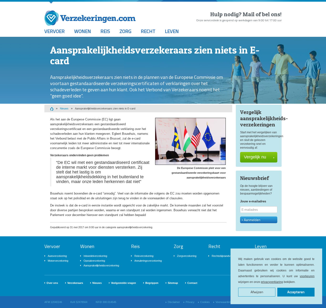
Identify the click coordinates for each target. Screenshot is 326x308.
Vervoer (54, 31)
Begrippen (151, 282)
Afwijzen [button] (257, 292)
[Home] (51, 108)
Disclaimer (174, 302)
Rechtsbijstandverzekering (227, 255)
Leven (172, 31)
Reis (105, 31)
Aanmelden (252, 219)
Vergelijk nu (255, 157)
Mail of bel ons (261, 14)
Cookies (205, 302)
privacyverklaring (272, 282)
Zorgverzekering (186, 255)
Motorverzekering (58, 260)
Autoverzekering (57, 255)
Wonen (82, 31)
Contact (192, 282)
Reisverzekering (143, 255)
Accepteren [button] (296, 292)
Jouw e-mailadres (253, 201)
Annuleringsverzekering (148, 260)
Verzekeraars (75, 282)
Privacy (190, 302)
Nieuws (64, 108)
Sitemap (173, 282)
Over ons (52, 282)
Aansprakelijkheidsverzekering (101, 265)
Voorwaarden (223, 302)
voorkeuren (307, 276)
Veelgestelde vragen (123, 282)
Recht (148, 31)
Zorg (125, 31)
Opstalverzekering (94, 260)
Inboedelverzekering (95, 255)
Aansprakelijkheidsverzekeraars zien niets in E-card (105, 108)
